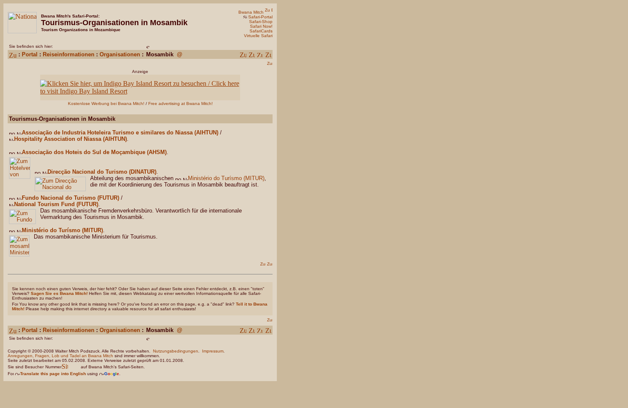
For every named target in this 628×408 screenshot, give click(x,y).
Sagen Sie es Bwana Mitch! (59, 293)
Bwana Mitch (251, 12)
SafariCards (261, 31)
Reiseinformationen (68, 54)
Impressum (212, 351)
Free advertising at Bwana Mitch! (180, 103)
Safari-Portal (260, 17)
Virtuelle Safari (258, 35)
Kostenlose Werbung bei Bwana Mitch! (106, 103)
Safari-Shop (261, 21)
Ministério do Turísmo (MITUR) (226, 178)
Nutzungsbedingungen (175, 351)
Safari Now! (261, 26)
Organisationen (120, 54)
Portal (30, 54)
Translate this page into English (53, 373)
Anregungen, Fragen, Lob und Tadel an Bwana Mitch (60, 355)
